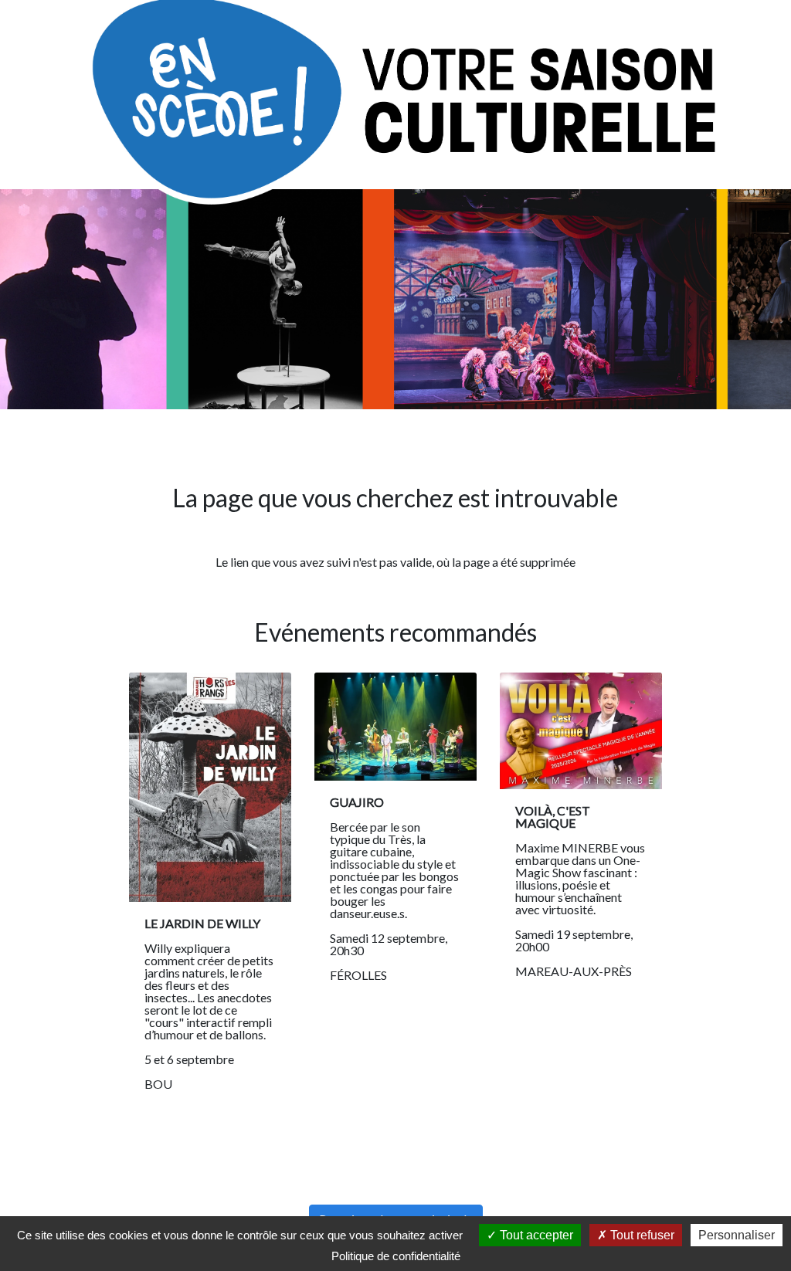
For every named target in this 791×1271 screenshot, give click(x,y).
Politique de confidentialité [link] (395, 1256)
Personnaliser (736, 1235)
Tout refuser (640, 1235)
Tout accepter (535, 1235)
